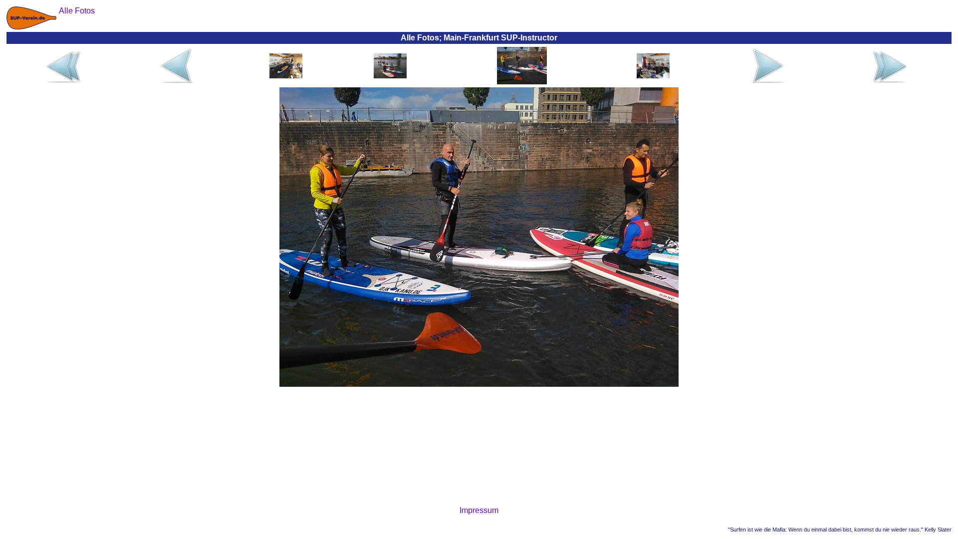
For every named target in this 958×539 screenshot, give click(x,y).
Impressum (479, 510)
